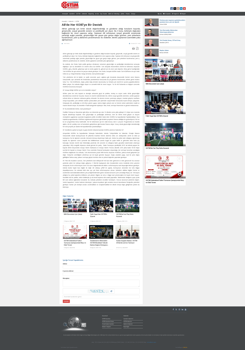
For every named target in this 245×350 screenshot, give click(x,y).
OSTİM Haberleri (127, 321)
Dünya (133, 14)
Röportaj (91, 14)
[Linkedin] (182, 309)
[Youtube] (185, 309)
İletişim (183, 14)
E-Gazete (168, 14)
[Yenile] (112, 291)
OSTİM (78, 14)
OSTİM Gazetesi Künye (108, 321)
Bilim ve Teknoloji (113, 14)
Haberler (71, 21)
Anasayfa (65, 14)
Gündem (72, 14)
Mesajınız (66, 278)
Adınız (65, 264)
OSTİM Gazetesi (106, 318)
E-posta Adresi (68, 271)
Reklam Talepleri (106, 326)
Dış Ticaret (103, 14)
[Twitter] (176, 310)
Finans (128, 14)
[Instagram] (179, 309)
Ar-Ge (97, 14)
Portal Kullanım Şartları (108, 324)
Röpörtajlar (126, 326)
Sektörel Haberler (128, 324)
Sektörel (84, 14)
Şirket (122, 14)
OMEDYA (185, 347)
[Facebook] (173, 309)
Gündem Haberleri (128, 318)
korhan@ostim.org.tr (151, 342)
